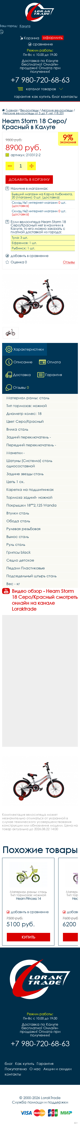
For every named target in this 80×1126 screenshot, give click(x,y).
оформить (53, 37)
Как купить (41, 96)
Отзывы (69, 262)
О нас (35, 1069)
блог (56, 96)
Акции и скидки (57, 1069)
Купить (28, 937)
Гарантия (22, 96)
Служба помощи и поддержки (40, 1102)
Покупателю (16, 1069)
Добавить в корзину (29, 179)
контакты (69, 96)
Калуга (25, 26)
